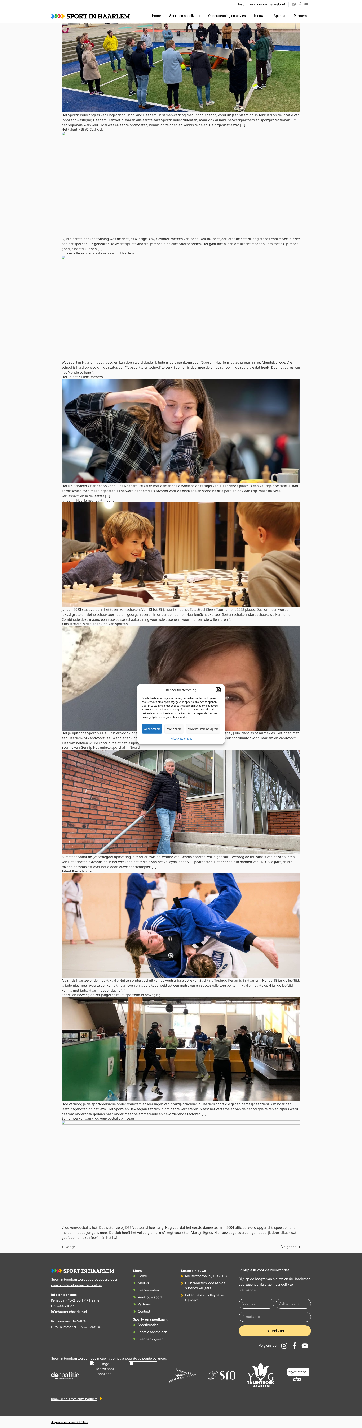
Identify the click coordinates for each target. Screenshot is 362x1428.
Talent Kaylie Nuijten (78, 871)
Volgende (290, 1246)
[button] (218, 690)
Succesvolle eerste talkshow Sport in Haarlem (98, 253)
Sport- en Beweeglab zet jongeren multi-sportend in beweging (111, 994)
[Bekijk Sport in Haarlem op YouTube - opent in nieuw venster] (307, 4)
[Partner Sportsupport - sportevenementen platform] (182, 1375)
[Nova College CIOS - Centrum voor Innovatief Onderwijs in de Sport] (298, 1375)
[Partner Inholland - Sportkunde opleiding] (104, 1375)
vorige (69, 1246)
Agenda (279, 16)
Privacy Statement (181, 738)
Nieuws (259, 16)
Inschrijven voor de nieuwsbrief (261, 4)
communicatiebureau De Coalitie (76, 1285)
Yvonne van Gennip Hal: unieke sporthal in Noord (101, 747)
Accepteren (152, 729)
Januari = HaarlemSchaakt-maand (88, 500)
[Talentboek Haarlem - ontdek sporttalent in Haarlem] (260, 1375)
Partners (300, 16)
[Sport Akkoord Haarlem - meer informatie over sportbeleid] (143, 1375)
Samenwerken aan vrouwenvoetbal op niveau (98, 1118)
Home (156, 16)
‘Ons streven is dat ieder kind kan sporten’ (95, 624)
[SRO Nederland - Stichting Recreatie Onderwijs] (221, 1375)
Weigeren (174, 729)
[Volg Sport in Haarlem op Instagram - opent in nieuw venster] (295, 4)
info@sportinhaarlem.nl (69, 1311)
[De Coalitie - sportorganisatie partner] (65, 1375)
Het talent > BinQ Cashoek (82, 129)
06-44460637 (62, 1306)
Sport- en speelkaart (184, 16)
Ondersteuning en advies (227, 16)
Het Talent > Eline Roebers (82, 376)
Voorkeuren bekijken (203, 729)
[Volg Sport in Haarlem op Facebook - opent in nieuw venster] (301, 4)
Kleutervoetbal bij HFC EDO (206, 1276)
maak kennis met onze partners (74, 1399)
